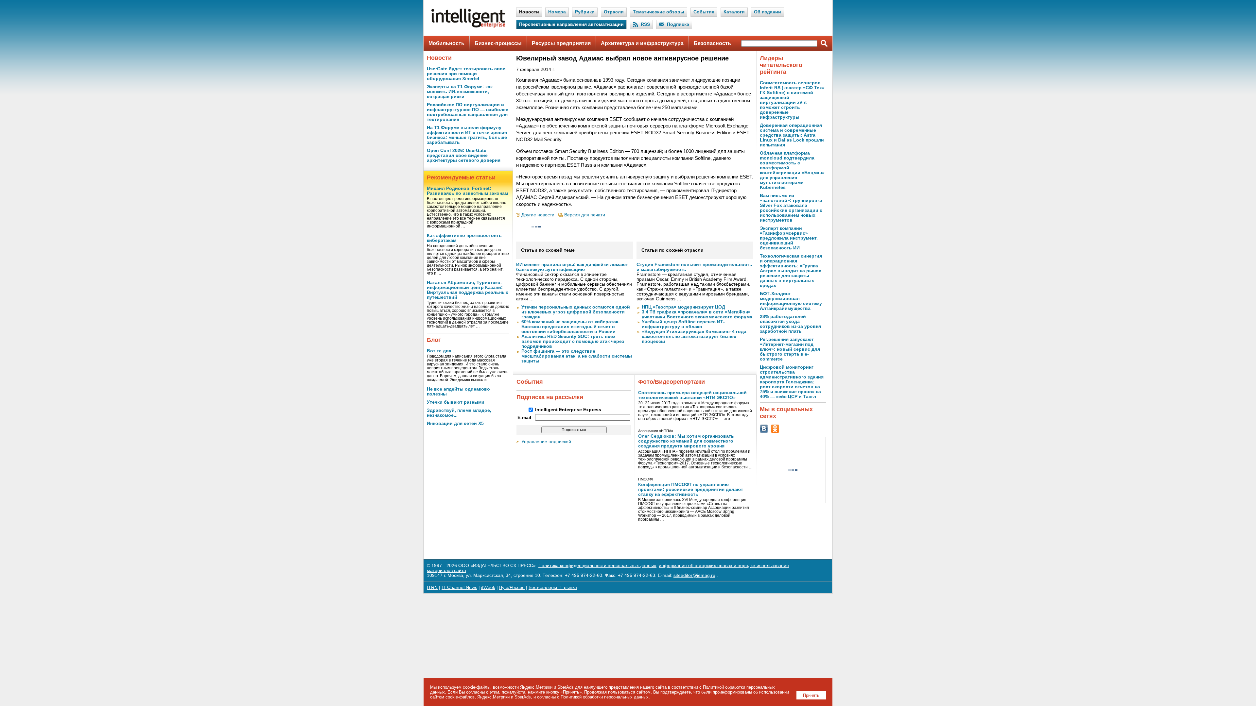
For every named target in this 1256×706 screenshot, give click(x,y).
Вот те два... (441, 350)
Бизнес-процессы (498, 43)
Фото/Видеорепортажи (671, 381)
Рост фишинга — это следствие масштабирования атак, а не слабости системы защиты (576, 356)
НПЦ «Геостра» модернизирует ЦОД (683, 307)
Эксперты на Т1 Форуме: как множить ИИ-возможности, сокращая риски (460, 91)
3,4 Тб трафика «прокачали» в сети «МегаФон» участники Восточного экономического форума (697, 314)
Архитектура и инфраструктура (642, 43)
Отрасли (614, 11)
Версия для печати (584, 214)
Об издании (767, 11)
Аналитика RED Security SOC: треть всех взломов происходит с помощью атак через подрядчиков (572, 341)
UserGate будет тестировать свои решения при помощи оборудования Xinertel (466, 73)
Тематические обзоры (658, 11)
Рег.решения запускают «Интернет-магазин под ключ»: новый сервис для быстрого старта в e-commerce (790, 349)
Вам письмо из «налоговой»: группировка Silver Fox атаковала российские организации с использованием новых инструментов (791, 208)
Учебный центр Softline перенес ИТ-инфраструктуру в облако (683, 324)
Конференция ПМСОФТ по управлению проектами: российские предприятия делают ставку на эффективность (690, 489)
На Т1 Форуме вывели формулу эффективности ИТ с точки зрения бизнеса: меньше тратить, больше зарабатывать (467, 135)
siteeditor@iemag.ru (694, 575)
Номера (557, 11)
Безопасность (712, 43)
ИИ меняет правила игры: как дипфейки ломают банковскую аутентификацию (572, 267)
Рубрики (585, 11)
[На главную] (468, 26)
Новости (529, 11)
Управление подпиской (546, 441)
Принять (811, 695)
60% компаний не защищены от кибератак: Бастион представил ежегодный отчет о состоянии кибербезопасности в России (570, 326)
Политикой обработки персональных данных (605, 697)
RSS (645, 24)
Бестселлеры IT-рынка (553, 587)
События (703, 11)
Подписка (678, 24)
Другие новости (537, 214)
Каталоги (734, 11)
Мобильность (446, 43)
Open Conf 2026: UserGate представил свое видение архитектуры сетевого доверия (463, 155)
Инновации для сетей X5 (455, 423)
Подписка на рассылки (549, 397)
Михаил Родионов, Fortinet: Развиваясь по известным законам (467, 191)
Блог (434, 340)
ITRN (432, 587)
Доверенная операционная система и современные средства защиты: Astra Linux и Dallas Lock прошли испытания (792, 135)
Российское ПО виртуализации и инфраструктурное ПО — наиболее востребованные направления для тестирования (467, 112)
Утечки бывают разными (455, 402)
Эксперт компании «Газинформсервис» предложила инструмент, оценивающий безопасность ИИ (789, 238)
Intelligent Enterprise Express (568, 409)
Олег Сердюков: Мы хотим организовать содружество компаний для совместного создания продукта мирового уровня (686, 441)
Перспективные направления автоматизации (571, 24)
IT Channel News (459, 587)
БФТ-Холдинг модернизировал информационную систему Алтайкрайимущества (791, 301)
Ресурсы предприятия (561, 43)
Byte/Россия (512, 587)
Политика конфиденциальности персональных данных (597, 565)
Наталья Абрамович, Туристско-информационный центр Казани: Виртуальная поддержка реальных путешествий (467, 290)
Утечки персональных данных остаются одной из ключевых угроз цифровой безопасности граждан (575, 312)
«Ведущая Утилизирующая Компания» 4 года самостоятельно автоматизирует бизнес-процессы (694, 336)
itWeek (488, 587)
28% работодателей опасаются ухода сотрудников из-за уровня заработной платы (790, 324)
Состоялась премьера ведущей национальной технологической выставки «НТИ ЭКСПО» (692, 395)
